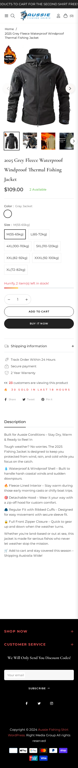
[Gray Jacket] (8, 214)
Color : (18, 206)
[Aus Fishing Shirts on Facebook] (26, 703)
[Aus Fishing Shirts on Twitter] (39, 703)
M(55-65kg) (15, 234)
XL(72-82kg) (15, 270)
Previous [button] (7, 88)
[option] (39, 86)
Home (9, 29)
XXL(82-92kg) (16, 258)
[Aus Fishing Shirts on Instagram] (51, 703)
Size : (17, 225)
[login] (56, 16)
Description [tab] (15, 422)
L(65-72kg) (39, 234)
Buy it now (39, 323)
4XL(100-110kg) (17, 246)
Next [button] (70, 88)
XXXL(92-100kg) (47, 258)
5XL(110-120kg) (47, 246)
